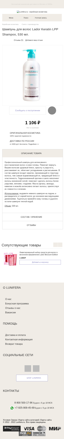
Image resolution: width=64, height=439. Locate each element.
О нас (8, 299)
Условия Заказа (10, 420)
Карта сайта (46, 420)
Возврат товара (14, 344)
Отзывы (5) (18, 40)
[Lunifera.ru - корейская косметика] (32, 12)
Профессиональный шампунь (17, 162)
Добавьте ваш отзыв (34, 40)
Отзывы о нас (12, 308)
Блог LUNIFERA (34, 378)
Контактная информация (19, 339)
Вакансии (10, 312)
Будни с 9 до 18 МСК (42, 403)
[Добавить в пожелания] (52, 110)
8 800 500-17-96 (23, 402)
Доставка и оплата (15, 335)
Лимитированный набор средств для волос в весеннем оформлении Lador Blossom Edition (38, 253)
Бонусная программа (17, 303)
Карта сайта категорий (29, 420)
